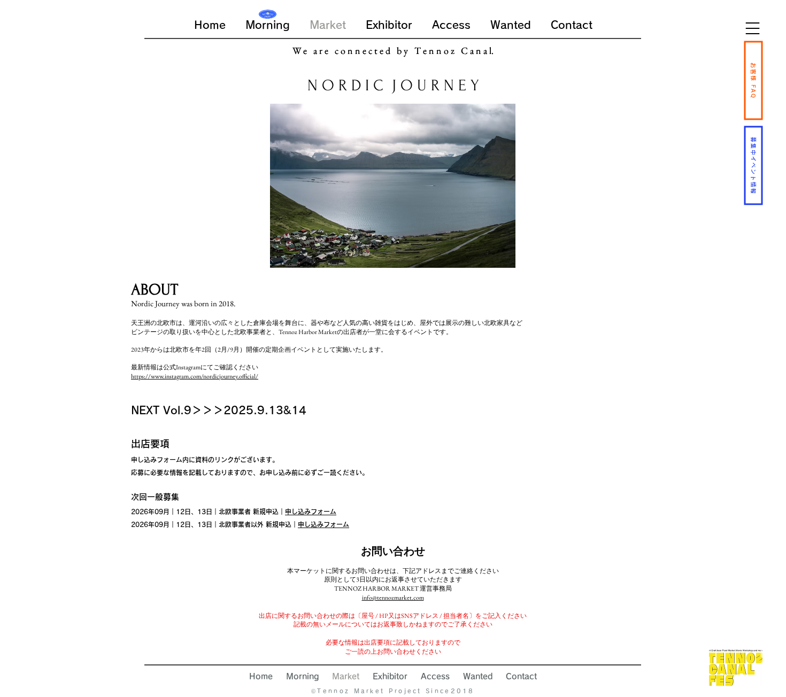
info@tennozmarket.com (393, 597)
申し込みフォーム (310, 511)
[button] (752, 28)
